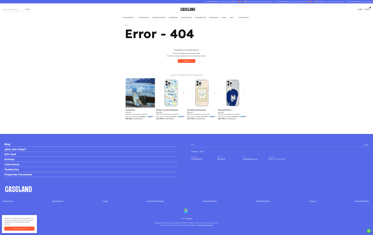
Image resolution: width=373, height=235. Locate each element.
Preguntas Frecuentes (18, 174)
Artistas (9, 159)
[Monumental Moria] (233, 93)
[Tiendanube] (186, 219)
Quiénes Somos (8, 201)
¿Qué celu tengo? (15, 149)
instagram (194, 151)
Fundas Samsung (200, 17)
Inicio (126, 25)
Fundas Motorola (186, 17)
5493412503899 (196, 159)
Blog (7, 144)
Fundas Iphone (173, 17)
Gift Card (10, 154)
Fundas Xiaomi (213, 17)
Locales (105, 201)
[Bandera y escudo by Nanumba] (171, 93)
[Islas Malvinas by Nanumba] (202, 93)
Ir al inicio (186, 61)
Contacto (312, 201)
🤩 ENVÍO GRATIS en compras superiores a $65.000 (250, 1)
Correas (224, 17)
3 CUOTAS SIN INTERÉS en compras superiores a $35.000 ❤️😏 (215, 1)
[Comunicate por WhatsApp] (369, 231)
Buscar (27, 9)
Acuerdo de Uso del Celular (155, 201)
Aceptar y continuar (19, 228)
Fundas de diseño (128, 17)
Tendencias (11, 169)
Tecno (232, 17)
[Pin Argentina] (140, 93)
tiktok (201, 151)
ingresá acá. (192, 225)
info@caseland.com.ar (250, 159)
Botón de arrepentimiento (205, 225)
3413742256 (221, 159)
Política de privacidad (362, 201)
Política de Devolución (263, 201)
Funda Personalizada (158, 17)
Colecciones (11, 164)
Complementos (243, 17)
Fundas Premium (144, 17)
